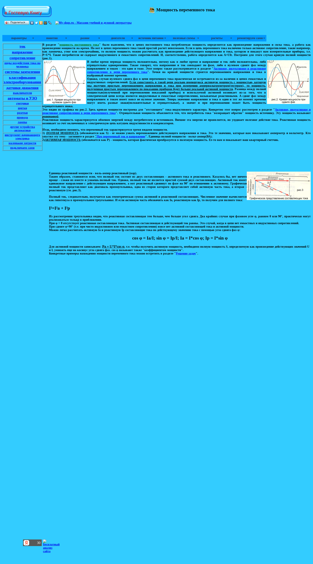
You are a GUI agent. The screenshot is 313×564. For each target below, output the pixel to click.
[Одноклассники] (41, 23)
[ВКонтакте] (32, 23)
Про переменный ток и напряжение (121, 136)
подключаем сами (22, 147)
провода (22, 117)
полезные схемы (184, 38)
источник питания (151, 38)
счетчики (22, 103)
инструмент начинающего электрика (22, 136)
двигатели (118, 38)
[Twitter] (36, 23)
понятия (52, 38)
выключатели (22, 93)
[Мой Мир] (45, 23)
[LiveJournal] (50, 23)
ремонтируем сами (250, 38)
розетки (22, 112)
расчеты (217, 38)
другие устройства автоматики (22, 128)
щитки (22, 108)
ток (22, 46)
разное (84, 38)
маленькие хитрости (22, 143)
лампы (22, 122)
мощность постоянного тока (79, 44)
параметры (19, 38)
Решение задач (186, 253)
